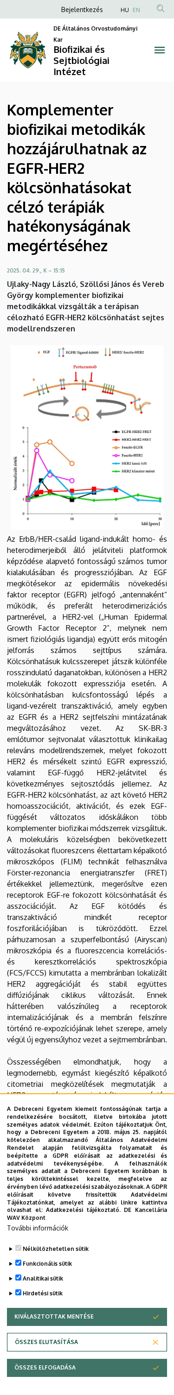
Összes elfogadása (45, 1367)
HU (125, 9)
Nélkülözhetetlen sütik (56, 1248)
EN (136, 9)
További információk (37, 1228)
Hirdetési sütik (43, 1293)
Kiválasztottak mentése (54, 1316)
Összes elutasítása (46, 1341)
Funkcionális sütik (47, 1263)
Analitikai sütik (43, 1278)
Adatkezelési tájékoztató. (83, 1209)
